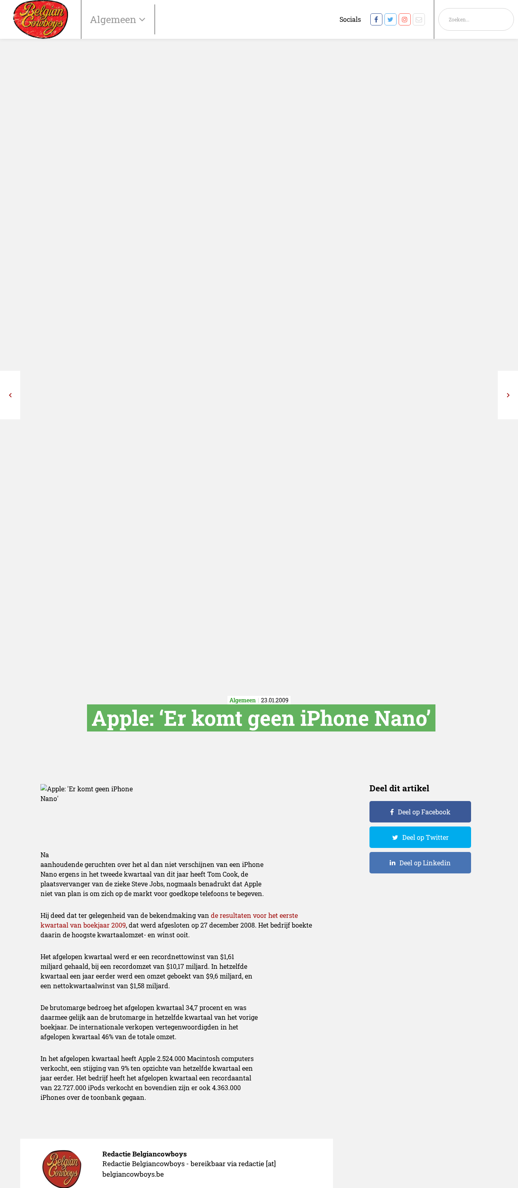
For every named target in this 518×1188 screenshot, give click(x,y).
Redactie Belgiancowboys (144, 1153)
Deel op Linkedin (425, 862)
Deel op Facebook (424, 812)
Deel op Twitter (425, 837)
